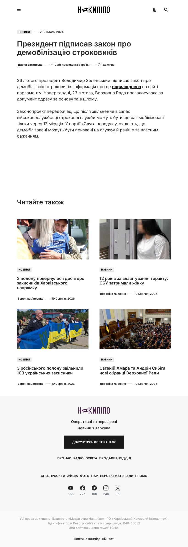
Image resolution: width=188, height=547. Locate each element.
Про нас (64, 458)
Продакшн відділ (115, 458)
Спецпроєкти (53, 476)
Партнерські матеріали (112, 476)
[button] (18, 9)
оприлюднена (126, 86)
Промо (141, 476)
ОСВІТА (91, 458)
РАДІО (78, 458)
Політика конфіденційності (94, 539)
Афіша (72, 476)
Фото (84, 476)
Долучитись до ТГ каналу (94, 442)
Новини (24, 32)
